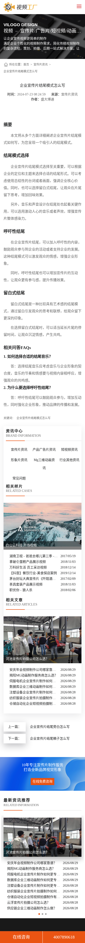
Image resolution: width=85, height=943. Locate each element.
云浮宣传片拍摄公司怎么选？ (28, 902)
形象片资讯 (19, 460)
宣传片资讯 (41, 64)
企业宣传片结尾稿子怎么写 (50, 738)
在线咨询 (21, 937)
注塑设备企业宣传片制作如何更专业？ (33, 692)
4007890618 (64, 937)
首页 (26, 64)
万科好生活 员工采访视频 (28, 567)
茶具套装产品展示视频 (25, 584)
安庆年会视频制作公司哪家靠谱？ (33, 669)
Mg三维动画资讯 (44, 464)
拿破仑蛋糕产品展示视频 (27, 562)
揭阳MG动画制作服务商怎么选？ (33, 675)
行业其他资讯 (69, 460)
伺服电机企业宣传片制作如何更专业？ (33, 681)
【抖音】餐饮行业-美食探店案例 (33, 573)
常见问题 (19, 478)
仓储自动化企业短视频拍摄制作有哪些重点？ (33, 703)
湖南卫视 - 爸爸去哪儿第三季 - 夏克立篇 (33, 556)
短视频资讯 (69, 449)
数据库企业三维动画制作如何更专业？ (33, 686)
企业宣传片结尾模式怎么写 (21, 71)
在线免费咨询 (42, 781)
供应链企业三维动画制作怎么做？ (32, 908)
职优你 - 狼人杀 (20, 590)
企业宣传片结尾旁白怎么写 (50, 727)
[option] (42, 863)
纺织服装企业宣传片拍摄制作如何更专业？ (33, 698)
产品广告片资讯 (44, 449)
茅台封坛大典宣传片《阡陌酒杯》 (33, 579)
